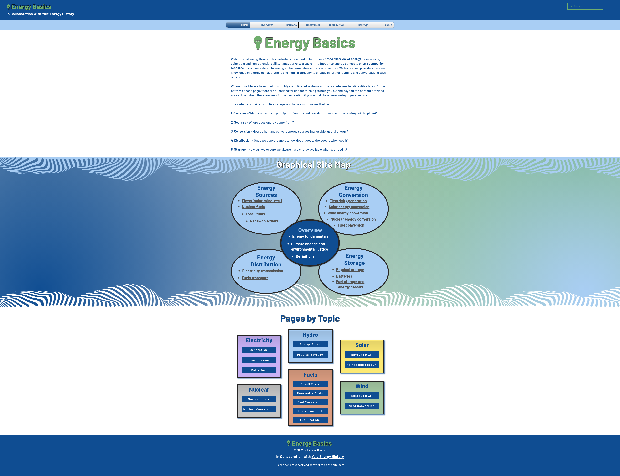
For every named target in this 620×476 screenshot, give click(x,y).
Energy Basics (31, 6)
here (341, 464)
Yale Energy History (58, 13)
